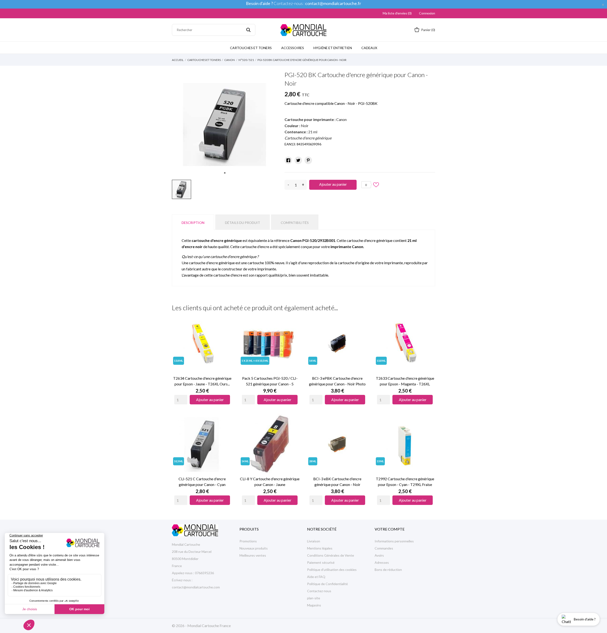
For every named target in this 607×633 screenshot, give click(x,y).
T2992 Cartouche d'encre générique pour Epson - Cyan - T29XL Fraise (405, 481)
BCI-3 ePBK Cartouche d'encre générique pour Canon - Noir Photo (337, 381)
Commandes (384, 548)
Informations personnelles (394, 541)
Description (193, 223)
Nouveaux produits (253, 548)
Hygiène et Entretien (332, 48)
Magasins (314, 605)
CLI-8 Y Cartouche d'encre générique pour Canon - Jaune (269, 481)
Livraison (313, 541)
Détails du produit (242, 223)
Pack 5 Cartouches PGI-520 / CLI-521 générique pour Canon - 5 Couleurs (270, 381)
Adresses (382, 562)
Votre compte (390, 529)
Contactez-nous (319, 591)
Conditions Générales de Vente (330, 555)
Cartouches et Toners (251, 48)
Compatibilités (295, 223)
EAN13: (290, 144)
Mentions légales (319, 548)
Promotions (248, 541)
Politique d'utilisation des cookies (332, 570)
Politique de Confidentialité (327, 584)
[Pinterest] (308, 160)
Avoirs (379, 555)
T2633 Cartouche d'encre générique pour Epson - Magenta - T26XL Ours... (405, 381)
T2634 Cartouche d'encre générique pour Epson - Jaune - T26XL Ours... (202, 381)
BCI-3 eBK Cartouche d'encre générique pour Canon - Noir (337, 481)
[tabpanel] (224, 124)
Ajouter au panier (333, 184)
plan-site (313, 598)
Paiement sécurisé (321, 562)
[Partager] (288, 160)
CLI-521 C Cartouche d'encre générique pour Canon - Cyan (202, 481)
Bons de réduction (388, 570)
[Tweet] (298, 160)
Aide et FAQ (316, 577)
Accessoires (292, 48)
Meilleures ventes (252, 555)
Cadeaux (369, 48)
